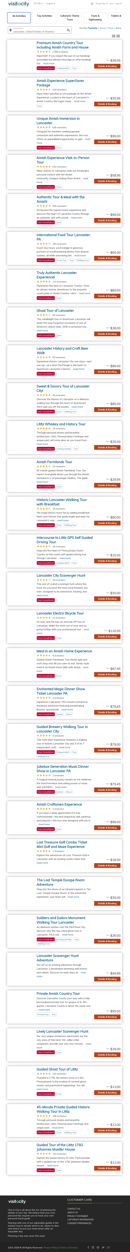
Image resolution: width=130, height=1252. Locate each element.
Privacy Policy (51, 1247)
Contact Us (73, 1209)
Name (118, 28)
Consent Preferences (79, 1223)
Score (103, 28)
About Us (72, 1212)
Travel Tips (101, 3)
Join (111, 3)
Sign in (118, 3)
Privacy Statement (77, 1216)
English (50, 3)
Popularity (93, 28)
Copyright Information (80, 1219)
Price (110, 28)
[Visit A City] (17, 1201)
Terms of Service (69, 1247)
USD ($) (37, 3)
